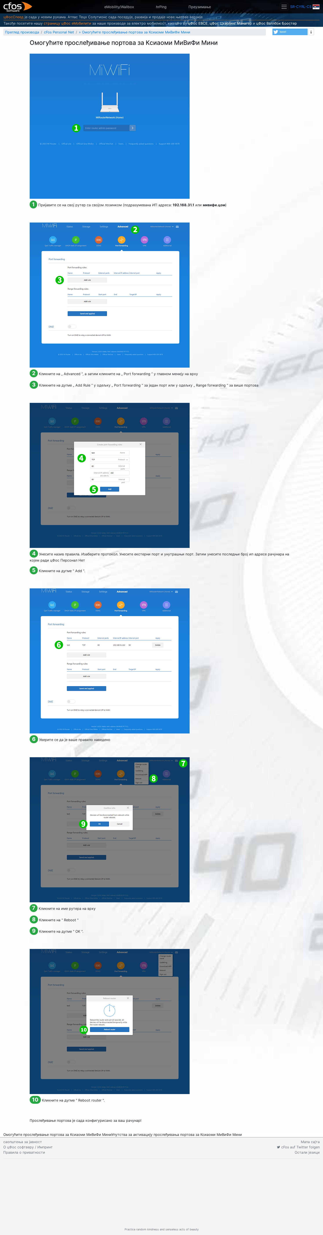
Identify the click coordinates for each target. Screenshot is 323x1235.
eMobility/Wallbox (119, 7)
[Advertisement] (161, 1193)
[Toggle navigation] (284, 7)
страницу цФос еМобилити (67, 23)
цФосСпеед (14, 17)
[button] (290, 32)
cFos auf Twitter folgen (300, 1147)
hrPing (161, 7)
